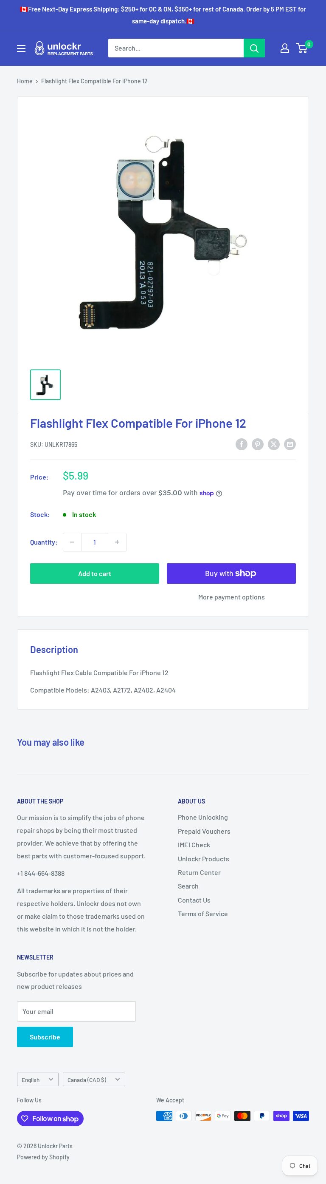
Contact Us (194, 900)
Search (188, 886)
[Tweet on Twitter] (274, 443)
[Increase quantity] (117, 542)
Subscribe (45, 1037)
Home (25, 81)
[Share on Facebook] (241, 443)
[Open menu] (21, 48)
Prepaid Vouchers (204, 831)
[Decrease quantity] (72, 542)
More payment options (231, 597)
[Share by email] (290, 443)
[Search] (254, 48)
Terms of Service (203, 913)
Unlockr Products (203, 859)
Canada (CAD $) (86, 1079)
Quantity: (44, 542)
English (30, 1079)
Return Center (199, 872)
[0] (302, 48)
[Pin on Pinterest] (258, 443)
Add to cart (94, 573)
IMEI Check (194, 844)
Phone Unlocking (203, 817)
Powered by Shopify (43, 1157)
